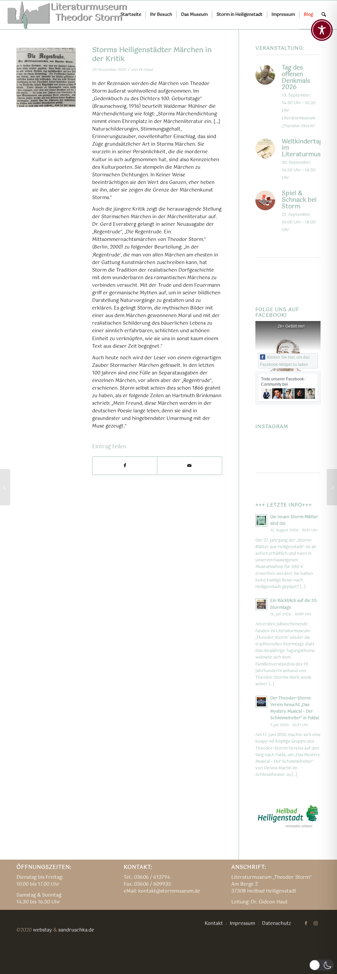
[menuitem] (130, 14)
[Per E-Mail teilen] (189, 466)
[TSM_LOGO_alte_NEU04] (68, 14)
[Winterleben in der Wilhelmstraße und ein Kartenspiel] (332, 487)
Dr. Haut (146, 70)
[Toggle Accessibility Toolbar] (322, 30)
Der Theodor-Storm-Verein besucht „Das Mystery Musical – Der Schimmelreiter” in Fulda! (294, 708)
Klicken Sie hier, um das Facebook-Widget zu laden (285, 361)
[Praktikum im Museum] (5, 487)
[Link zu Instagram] (316, 923)
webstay (42, 930)
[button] (321, 965)
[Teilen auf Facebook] (124, 466)
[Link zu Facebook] (306, 923)
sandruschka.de (76, 930)
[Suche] (323, 14)
